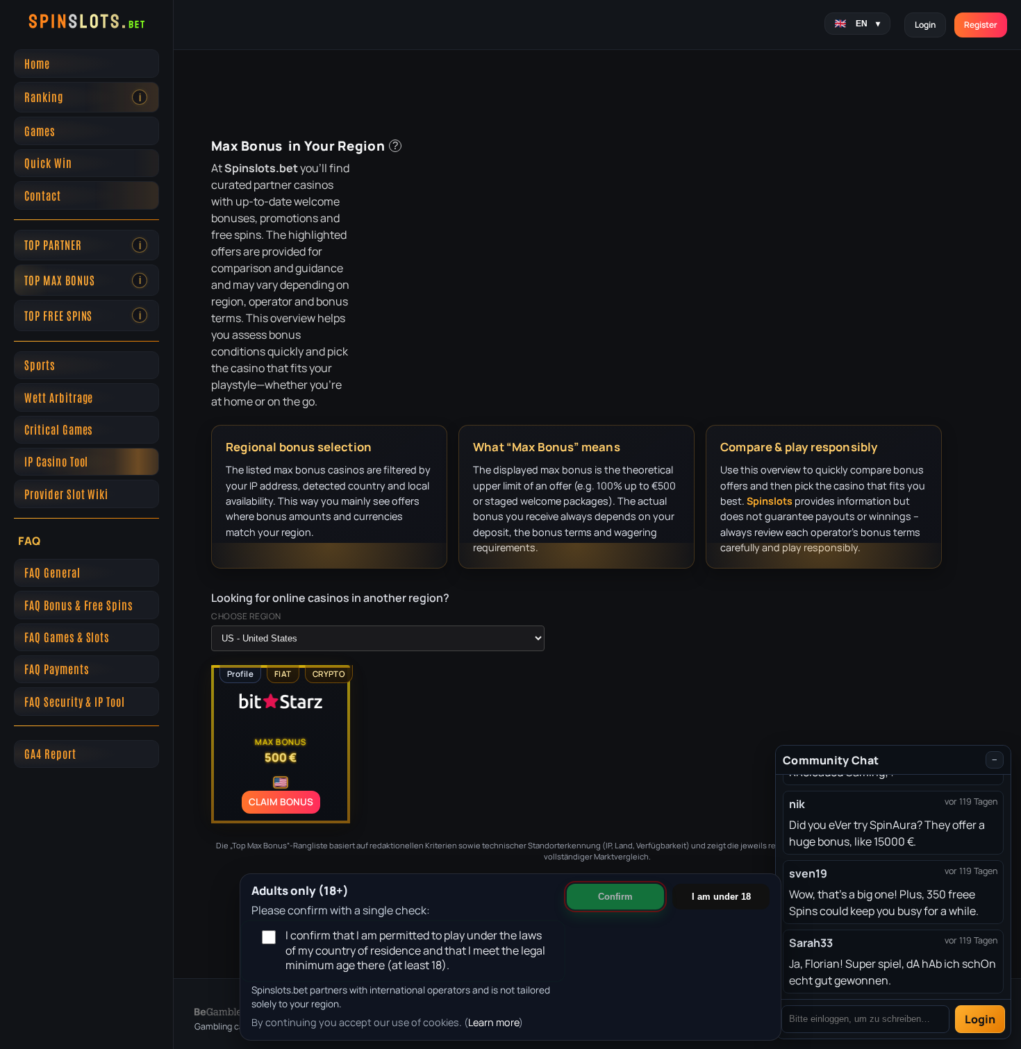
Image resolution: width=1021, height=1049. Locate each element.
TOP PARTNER (82, 244)
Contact (42, 195)
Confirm (615, 896)
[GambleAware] (233, 1007)
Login (925, 25)
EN (868, 23)
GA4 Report (50, 753)
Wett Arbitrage (58, 397)
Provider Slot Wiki (66, 494)
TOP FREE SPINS (82, 315)
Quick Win (48, 162)
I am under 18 (721, 896)
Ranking (82, 96)
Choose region (246, 616)
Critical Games (58, 429)
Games (39, 130)
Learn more (493, 1022)
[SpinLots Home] (86, 21)
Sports (39, 364)
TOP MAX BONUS (82, 280)
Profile (240, 674)
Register (980, 25)
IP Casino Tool (56, 461)
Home (37, 63)
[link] (139, 97)
